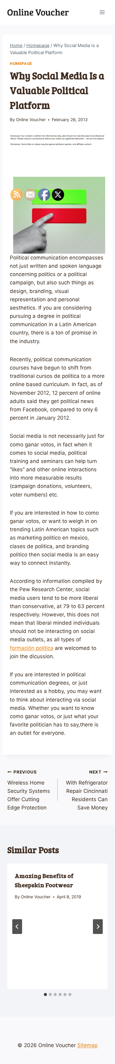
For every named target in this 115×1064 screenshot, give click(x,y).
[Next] (98, 926)
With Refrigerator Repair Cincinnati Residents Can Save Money (87, 790)
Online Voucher (31, 119)
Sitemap (87, 1045)
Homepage (21, 63)
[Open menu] (102, 12)
